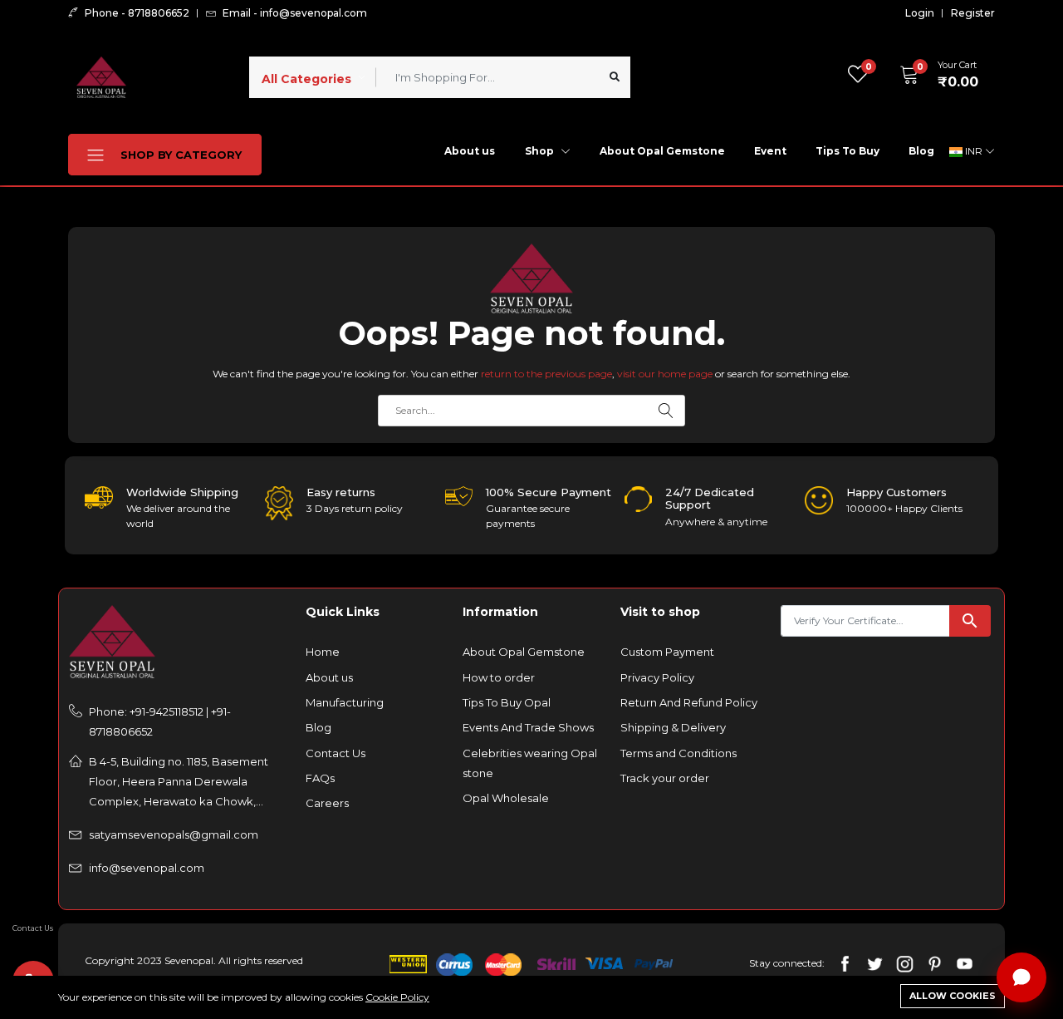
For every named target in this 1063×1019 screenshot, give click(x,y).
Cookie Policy (397, 997)
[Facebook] (845, 962)
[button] (933, 75)
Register (973, 13)
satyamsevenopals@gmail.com (173, 834)
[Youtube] (964, 962)
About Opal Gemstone (662, 151)
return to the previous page (546, 373)
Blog (921, 151)
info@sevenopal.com (146, 867)
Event (770, 151)
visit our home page (665, 373)
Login (919, 13)
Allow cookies (952, 996)
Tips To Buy (847, 151)
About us (469, 151)
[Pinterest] (934, 962)
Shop (540, 151)
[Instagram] (904, 962)
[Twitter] (875, 962)
